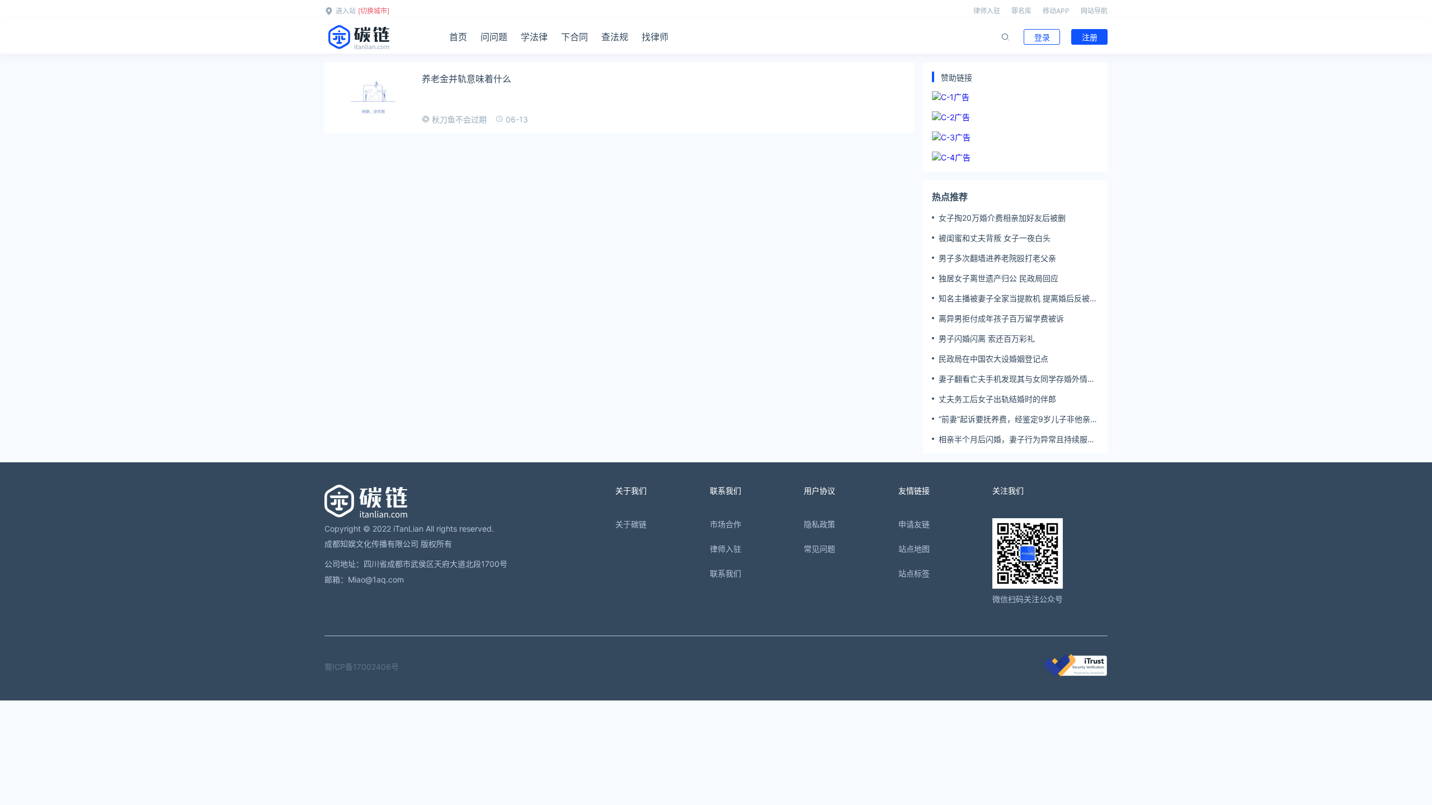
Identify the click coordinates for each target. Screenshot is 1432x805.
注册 (1089, 37)
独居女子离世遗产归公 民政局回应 (998, 278)
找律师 (655, 36)
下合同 (574, 36)
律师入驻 (986, 11)
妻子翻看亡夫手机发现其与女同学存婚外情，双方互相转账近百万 (1017, 379)
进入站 (346, 11)
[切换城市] (373, 11)
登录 (1042, 37)
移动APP (1056, 11)
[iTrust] (1076, 673)
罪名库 (1021, 11)
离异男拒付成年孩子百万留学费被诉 (1001, 318)
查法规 (614, 36)
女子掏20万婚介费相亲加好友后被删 (1002, 217)
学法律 (534, 36)
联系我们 (725, 573)
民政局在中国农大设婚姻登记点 (993, 358)
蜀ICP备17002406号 (361, 666)
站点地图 (914, 548)
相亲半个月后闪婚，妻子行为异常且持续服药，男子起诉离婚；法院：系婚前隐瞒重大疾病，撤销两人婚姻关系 (1017, 439)
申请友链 (914, 524)
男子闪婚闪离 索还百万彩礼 (987, 338)
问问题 (494, 36)
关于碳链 (631, 524)
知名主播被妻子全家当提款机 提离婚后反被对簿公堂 (1018, 298)
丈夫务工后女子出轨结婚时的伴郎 (997, 399)
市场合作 (725, 524)
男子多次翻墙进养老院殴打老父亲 (997, 258)
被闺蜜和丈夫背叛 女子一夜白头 (995, 238)
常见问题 (819, 548)
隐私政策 (819, 524)
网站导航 (1094, 11)
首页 (458, 36)
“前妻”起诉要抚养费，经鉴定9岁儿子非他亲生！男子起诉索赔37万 (1014, 419)
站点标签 (914, 573)
